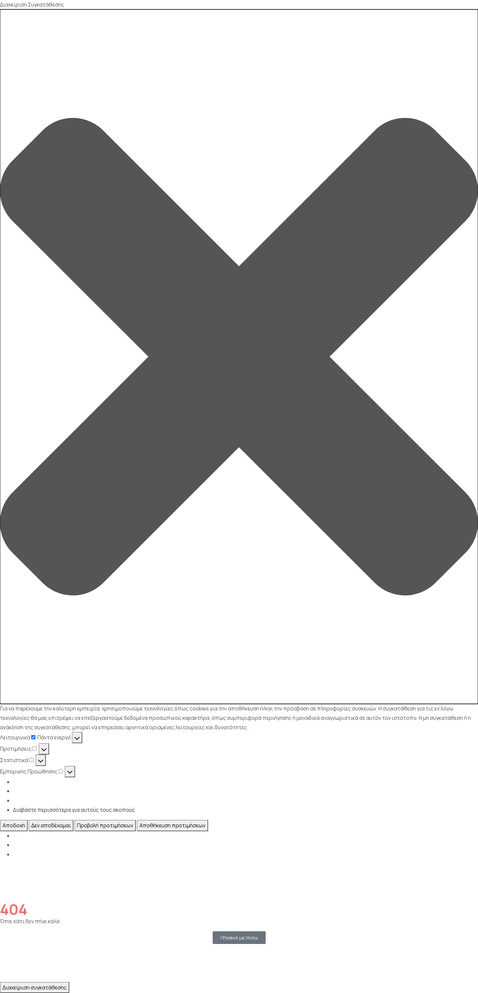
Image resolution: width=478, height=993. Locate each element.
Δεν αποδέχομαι (51, 825)
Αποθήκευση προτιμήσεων (172, 825)
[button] (239, 356)
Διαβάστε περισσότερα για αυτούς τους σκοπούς (74, 809)
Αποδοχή (14, 825)
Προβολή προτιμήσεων (105, 825)
